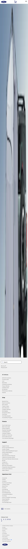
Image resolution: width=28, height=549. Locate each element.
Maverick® (4, 367)
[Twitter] (3, 519)
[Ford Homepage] (5, 545)
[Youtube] (6, 519)
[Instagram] (7, 519)
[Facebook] (1, 519)
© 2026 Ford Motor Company (7, 525)
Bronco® (3, 366)
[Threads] (9, 519)
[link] (3, 527)
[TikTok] (1, 520)
